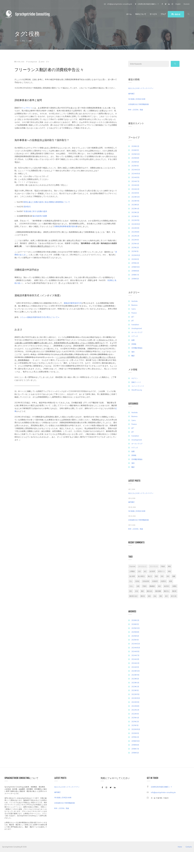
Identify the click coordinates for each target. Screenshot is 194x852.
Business (134, 305)
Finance (134, 313)
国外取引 (27, 206)
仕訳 (139, 571)
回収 (162, 576)
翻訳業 (174, 591)
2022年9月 (135, 228)
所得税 (133, 344)
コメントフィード (137, 386)
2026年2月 (135, 146)
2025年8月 (135, 158)
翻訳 (133, 356)
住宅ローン (161, 571)
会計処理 (152, 571)
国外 (168, 576)
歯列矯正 (131, 94)
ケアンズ (134, 336)
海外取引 (166, 586)
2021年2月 (135, 247)
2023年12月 (135, 197)
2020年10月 (135, 255)
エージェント (142, 566)
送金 (155, 596)
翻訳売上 (166, 591)
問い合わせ (175, 14)
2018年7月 (135, 275)
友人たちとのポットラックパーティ (140, 88)
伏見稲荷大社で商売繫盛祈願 (138, 104)
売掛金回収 (145, 581)
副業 (133, 340)
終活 (136, 591)
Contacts (189, 847)
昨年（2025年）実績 (135, 110)
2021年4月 (135, 244)
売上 (130, 581)
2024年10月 (135, 174)
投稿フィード (136, 382)
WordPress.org (136, 390)
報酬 (173, 576)
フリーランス (154, 566)
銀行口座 (173, 596)
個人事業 (132, 576)
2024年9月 (135, 177)
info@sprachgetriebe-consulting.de (163, 792)
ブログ (163, 14)
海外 (133, 352)
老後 (149, 596)
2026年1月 (135, 150)
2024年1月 (135, 193)
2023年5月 (135, 205)
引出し (131, 586)
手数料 (144, 586)
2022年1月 (135, 240)
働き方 (150, 576)
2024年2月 (135, 189)
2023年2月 (135, 212)
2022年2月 (135, 236)
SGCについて (140, 14)
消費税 (174, 586)
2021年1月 (135, 251)
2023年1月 (135, 216)
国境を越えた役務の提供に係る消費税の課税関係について (46, 202)
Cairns (133, 309)
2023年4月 (135, 209)
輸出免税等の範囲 (40, 216)
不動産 (163, 566)
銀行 (166, 596)
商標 (156, 576)
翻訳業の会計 (133, 596)
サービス (153, 14)
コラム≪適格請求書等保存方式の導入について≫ (39, 317)
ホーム (129, 14)
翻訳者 (143, 596)
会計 (145, 571)
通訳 (160, 596)
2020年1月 (135, 259)
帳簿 (170, 581)
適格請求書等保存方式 (73, 303)
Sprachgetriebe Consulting (32, 14)
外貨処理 (155, 581)
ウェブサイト (27, 108)
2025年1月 (135, 166)
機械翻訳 (152, 586)
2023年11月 (135, 201)
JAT (132, 321)
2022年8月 (135, 232)
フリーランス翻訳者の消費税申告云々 (49, 69)
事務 (169, 566)
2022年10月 (135, 224)
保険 (169, 571)
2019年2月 (135, 263)
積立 (130, 591)
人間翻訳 (132, 571)
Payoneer (132, 566)
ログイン (134, 378)
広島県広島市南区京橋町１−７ (161, 787)
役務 (138, 586)
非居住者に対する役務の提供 (35, 211)
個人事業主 (141, 576)
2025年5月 (135, 162)
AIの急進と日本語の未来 (136, 99)
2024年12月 (135, 170)
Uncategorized (32, 62)
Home (180, 847)
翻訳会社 (149, 591)
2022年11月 (135, 220)
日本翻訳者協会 (136, 348)
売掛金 (137, 581)
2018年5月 (135, 279)
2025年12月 (135, 154)
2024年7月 (135, 181)
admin (42, 62)
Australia (134, 301)
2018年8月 (135, 271)
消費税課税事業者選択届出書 (65, 226)
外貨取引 (163, 581)
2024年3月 (135, 185)
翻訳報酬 (158, 591)
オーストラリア (136, 332)
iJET (132, 317)
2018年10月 (135, 267)
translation (135, 325)
